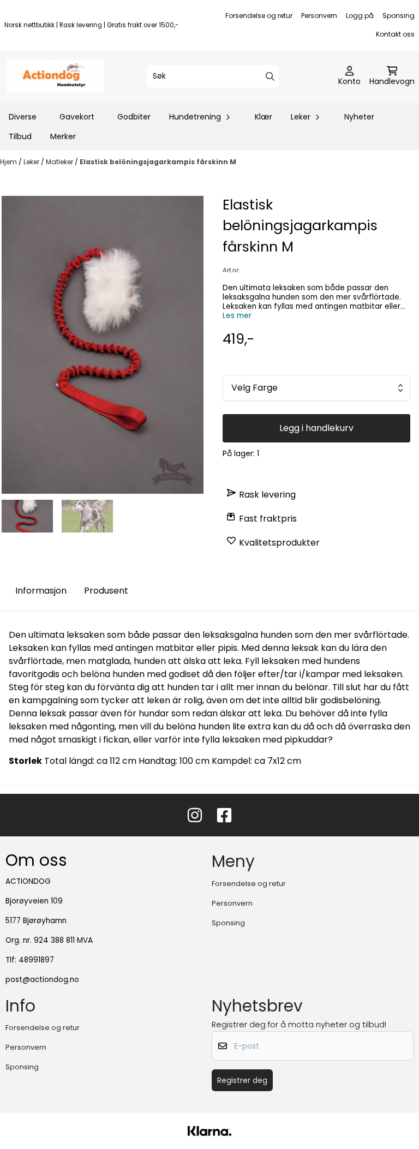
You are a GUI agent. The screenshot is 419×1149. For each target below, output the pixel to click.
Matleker (60, 161)
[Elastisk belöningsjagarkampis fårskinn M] (102, 345)
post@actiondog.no (42, 979)
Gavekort (76, 116)
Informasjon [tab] (41, 590)
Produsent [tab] (106, 590)
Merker (63, 136)
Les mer (237, 315)
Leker (32, 161)
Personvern (319, 15)
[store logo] (55, 76)
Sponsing (398, 15)
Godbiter (134, 116)
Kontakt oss (395, 34)
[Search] (270, 76)
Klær (263, 116)
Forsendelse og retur (258, 15)
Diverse (23, 116)
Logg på (360, 15)
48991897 (36, 960)
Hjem (9, 161)
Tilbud (20, 136)
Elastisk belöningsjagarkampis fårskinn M (158, 161)
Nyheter (359, 116)
